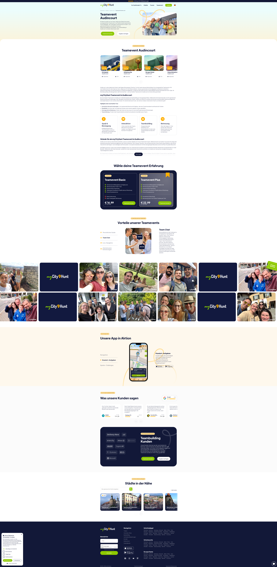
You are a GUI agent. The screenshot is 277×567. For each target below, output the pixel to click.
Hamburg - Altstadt (158, 530)
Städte (146, 5)
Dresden (146, 534)
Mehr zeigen (138, 154)
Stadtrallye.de (127, 543)
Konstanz (168, 534)
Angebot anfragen (123, 33)
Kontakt (126, 539)
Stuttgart (146, 533)
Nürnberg (151, 531)
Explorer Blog (127, 535)
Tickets (125, 531)
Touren (152, 5)
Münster (146, 531)
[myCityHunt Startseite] (108, 5)
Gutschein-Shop (128, 533)
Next (140, 81)
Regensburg (166, 533)
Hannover (160, 533)
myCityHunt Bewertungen (130, 537)
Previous (136, 81)
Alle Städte (174, 490)
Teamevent (160, 5)
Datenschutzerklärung (109, 549)
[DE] (175, 5)
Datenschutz (127, 541)
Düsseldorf (165, 531)
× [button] (21, 534)
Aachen (172, 533)
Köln (172, 530)
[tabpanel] (120, 190)
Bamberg (155, 533)
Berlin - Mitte (167, 530)
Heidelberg (171, 531)
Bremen (163, 534)
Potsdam (151, 534)
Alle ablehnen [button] (17, 560)
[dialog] (12, 549)
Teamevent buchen (107, 33)
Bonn (150, 533)
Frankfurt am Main (158, 531)
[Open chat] (274, 564)
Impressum (168, 566)
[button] (12, 563)
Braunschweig (157, 534)
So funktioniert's (136, 5)
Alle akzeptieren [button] (7, 560)
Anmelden (109, 553)
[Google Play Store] (169, 366)
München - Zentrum (148, 530)
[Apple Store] (160, 366)
